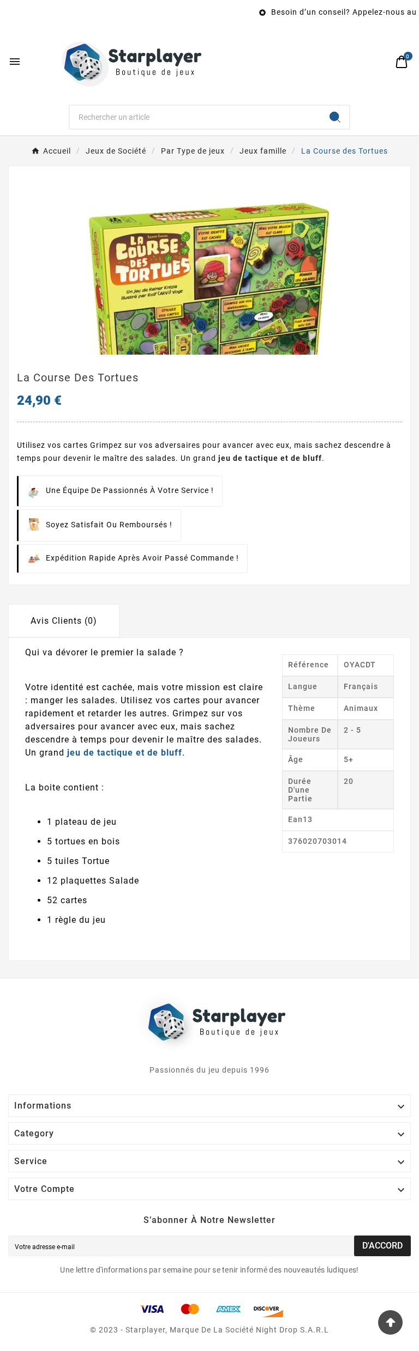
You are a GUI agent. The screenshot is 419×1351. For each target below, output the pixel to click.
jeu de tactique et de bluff (270, 458)
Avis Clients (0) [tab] (64, 621)
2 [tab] (215, 350)
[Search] (335, 117)
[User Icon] (378, 62)
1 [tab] (204, 350)
